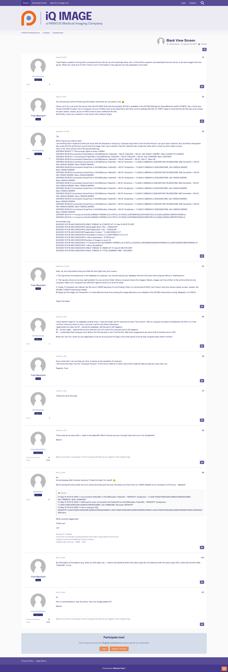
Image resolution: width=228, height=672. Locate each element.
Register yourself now (112, 643)
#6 (203, 356)
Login (183, 3)
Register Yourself (119, 649)
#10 (202, 557)
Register (193, 3)
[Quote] (202, 86)
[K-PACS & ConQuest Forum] (62, 18)
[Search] (202, 3)
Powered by (114, 668)
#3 (203, 131)
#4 (203, 266)
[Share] (204, 49)
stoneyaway (174, 44)
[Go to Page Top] (224, 669)
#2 (203, 97)
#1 (203, 57)
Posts (28, 84)
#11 (203, 592)
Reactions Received (33, 457)
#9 (203, 472)
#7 (203, 391)
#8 (203, 430)
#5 (203, 317)
